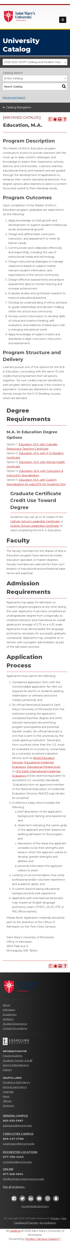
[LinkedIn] (31, 1199)
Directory (8, 1105)
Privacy (55, 1218)
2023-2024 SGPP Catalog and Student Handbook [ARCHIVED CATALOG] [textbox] (35, 62)
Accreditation (48, 1222)
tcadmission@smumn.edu (18, 1143)
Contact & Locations (15, 1028)
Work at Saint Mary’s (15, 1087)
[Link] (19, 16)
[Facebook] (14, 1199)
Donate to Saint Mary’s (16, 1082)
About (6, 1005)
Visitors (7, 1069)
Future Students (12, 1055)
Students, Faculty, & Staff (17, 1060)
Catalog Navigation (18, 107)
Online (8, 1169)
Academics (9, 1014)
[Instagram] (48, 1199)
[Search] (63, 86)
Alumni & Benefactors (16, 1065)
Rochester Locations (20, 1152)
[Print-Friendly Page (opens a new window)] (60, 119)
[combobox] (35, 62)
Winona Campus (15, 1115)
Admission (9, 1009)
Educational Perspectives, (44, 767)
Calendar (8, 1091)
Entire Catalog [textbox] (13, 78)
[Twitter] (22, 1199)
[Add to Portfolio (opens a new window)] (55, 119)
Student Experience (15, 1023)
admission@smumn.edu (17, 1125)
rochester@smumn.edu (17, 1162)
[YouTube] (39, 1199)
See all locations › (14, 1187)
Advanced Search (14, 97)
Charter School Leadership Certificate (34, 526)
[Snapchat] (56, 1199)
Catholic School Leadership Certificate (35, 521)
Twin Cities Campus (18, 1133)
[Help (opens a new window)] (65, 119)
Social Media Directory (35, 1206)
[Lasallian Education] (35, 1041)
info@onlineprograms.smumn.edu (23, 1179)
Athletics (8, 1019)
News (6, 1096)
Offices (7, 1101)
